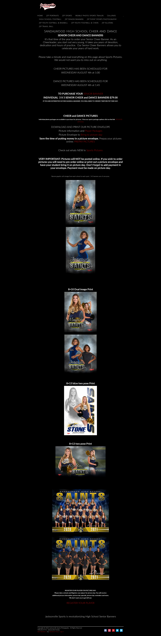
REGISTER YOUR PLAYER (80, 603)
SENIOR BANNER (93, 94)
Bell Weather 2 (42, 631)
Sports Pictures (94, 150)
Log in (62, 631)
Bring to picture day (91, 135)
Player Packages (93, 131)
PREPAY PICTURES (84, 141)
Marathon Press (54, 631)
